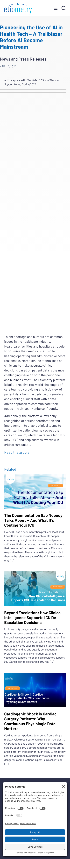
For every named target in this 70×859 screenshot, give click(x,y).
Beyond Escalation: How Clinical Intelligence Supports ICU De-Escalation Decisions (33, 617)
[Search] (64, 8)
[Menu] (55, 8)
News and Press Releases (23, 58)
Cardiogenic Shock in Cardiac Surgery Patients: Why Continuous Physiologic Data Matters (30, 721)
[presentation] (35, 491)
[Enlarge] (61, 93)
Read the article (17, 452)
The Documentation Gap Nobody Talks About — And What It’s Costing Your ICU (33, 520)
